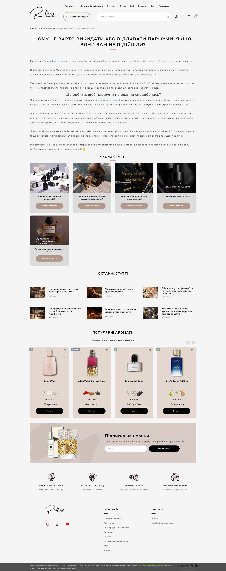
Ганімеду (103, 100)
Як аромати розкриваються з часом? (49, 250)
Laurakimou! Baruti (134, 381)
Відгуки (107, 550)
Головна (34, 28)
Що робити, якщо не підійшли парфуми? (76, 28)
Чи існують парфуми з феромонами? (119, 290)
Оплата (123, 6)
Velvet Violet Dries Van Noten (92, 381)
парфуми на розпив (58, 61)
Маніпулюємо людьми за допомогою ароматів (120, 310)
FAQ (132, 6)
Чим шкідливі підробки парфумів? (49, 197)
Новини (51, 28)
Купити (49, 411)
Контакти (142, 6)
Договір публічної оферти (91, 6)
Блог (153, 6)
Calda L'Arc (49, 381)
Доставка (111, 6)
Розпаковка (164, 6)
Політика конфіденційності (117, 541)
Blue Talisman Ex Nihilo (176, 381)
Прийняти (188, 567)
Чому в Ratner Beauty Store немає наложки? (134, 197)
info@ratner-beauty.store (164, 523)
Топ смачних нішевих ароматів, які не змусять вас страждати (177, 311)
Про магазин (70, 6)
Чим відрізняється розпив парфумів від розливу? (92, 197)
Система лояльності (113, 518)
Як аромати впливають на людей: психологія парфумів (65, 311)
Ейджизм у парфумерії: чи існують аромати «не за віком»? (178, 291)
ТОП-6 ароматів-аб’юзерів (177, 196)
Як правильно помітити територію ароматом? (63, 290)
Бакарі (116, 100)
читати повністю (49, 206)
